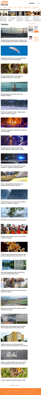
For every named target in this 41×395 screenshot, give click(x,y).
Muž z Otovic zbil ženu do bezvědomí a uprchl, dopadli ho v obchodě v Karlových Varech (13, 166)
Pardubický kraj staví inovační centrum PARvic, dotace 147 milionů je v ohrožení (13, 202)
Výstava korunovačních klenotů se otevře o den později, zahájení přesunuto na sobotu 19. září (13, 255)
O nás (2, 390)
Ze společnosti (27, 7)
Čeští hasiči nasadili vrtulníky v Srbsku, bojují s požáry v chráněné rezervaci (13, 112)
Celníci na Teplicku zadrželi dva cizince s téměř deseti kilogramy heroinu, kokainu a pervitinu (13, 363)
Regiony (31, 3)
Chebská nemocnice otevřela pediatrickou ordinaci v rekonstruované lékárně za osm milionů (14, 345)
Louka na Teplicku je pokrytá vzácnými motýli (13, 380)
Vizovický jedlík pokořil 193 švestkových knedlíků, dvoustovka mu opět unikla (12, 76)
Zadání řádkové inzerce (16, 390)
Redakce (28, 390)
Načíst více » (15, 385)
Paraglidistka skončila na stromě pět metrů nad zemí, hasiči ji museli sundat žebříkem (13, 58)
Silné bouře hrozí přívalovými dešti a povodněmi (13, 220)
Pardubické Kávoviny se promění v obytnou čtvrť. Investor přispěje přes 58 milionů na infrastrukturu (14, 41)
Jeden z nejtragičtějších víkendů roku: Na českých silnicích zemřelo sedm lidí (12, 184)
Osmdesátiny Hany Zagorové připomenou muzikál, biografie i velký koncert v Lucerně (12, 148)
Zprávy (5, 7)
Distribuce (9, 390)
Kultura (20, 7)
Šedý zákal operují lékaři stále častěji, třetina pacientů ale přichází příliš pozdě (13, 273)
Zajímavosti (35, 7)
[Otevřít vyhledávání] (38, 3)
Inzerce (5, 390)
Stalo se (10, 7)
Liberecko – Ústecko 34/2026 (36, 28)
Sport (15, 7)
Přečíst (36, 31)
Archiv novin (23, 390)
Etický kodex (33, 390)
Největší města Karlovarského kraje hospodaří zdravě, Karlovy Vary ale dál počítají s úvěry (13, 327)
